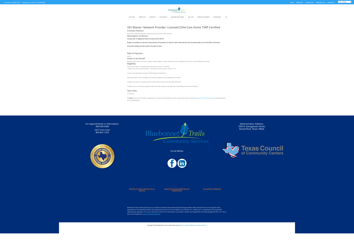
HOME (292, 2)
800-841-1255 (102, 132)
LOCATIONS (163, 17)
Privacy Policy (185, 225)
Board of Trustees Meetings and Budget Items (177, 190)
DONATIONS (299, 2)
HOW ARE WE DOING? (177, 17)
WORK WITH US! (320, 2)
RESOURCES (217, 17)
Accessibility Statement (212, 189)
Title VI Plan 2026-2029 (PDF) (151, 214)
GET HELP (132, 17)
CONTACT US (330, 2)
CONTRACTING (309, 2)
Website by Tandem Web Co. (198, 225)
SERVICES (152, 17)
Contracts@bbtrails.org (205, 98)
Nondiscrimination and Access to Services (142, 190)
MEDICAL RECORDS (203, 17)
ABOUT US (142, 17)
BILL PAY (191, 17)
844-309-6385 (102, 126)
